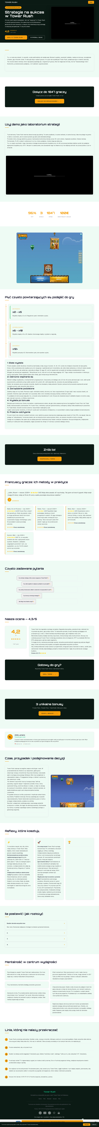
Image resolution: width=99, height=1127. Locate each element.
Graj (91, 2)
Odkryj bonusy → (48, 713)
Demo (40, 1098)
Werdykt (49, 1098)
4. (36, 945)
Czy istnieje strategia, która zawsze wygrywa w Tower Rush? (33, 578)
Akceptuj (87, 1124)
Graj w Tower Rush (15, 37)
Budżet (55, 1098)
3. (36, 939)
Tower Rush (11, 2)
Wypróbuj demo (36, 37)
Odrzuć (94, 1124)
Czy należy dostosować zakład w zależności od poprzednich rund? (35, 589)
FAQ (44, 1098)
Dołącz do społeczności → (48, 101)
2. (36, 933)
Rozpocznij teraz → (48, 459)
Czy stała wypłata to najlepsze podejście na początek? (36, 583)
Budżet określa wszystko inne (36, 923)
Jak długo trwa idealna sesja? (26, 601)
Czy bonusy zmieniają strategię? (31, 595)
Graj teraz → (48, 674)
